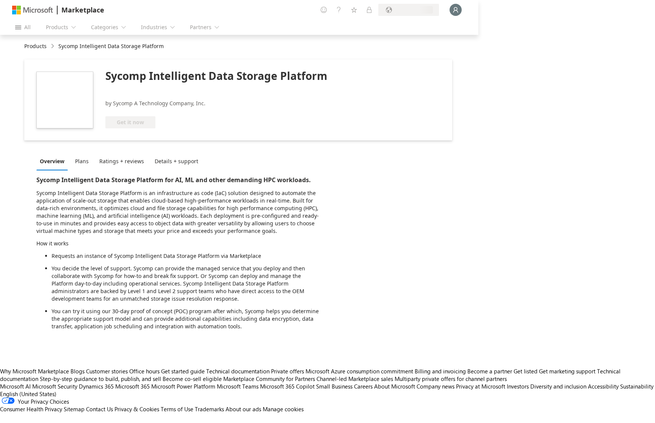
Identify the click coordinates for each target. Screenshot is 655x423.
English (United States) (28, 394)
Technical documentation (238, 371)
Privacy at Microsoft (480, 386)
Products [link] (35, 46)
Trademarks (209, 409)
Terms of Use (177, 409)
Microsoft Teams (238, 386)
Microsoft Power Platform (183, 386)
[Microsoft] (32, 10)
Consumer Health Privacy (31, 409)
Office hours (144, 371)
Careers (363, 386)
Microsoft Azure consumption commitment (360, 371)
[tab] (54, 161)
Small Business (334, 386)
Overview (52, 161)
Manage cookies (283, 409)
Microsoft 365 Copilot (287, 386)
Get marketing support (567, 371)
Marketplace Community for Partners (269, 378)
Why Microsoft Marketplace (34, 371)
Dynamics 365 (96, 386)
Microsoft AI (15, 386)
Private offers (287, 371)
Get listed (525, 371)
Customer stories (107, 371)
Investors (518, 386)
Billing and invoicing (440, 371)
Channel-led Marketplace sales (355, 378)
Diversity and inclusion (558, 386)
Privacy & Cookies (136, 409)
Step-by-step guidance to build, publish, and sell (100, 378)
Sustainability (636, 386)
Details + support (176, 161)
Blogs (78, 371)
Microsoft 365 (132, 386)
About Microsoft (394, 386)
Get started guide (183, 371)
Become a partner (489, 371)
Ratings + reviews (121, 161)
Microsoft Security (54, 386)
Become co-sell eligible (192, 378)
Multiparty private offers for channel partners (451, 378)
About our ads (243, 409)
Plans (82, 161)
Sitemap (74, 409)
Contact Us (99, 409)
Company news (435, 386)
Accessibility (603, 386)
